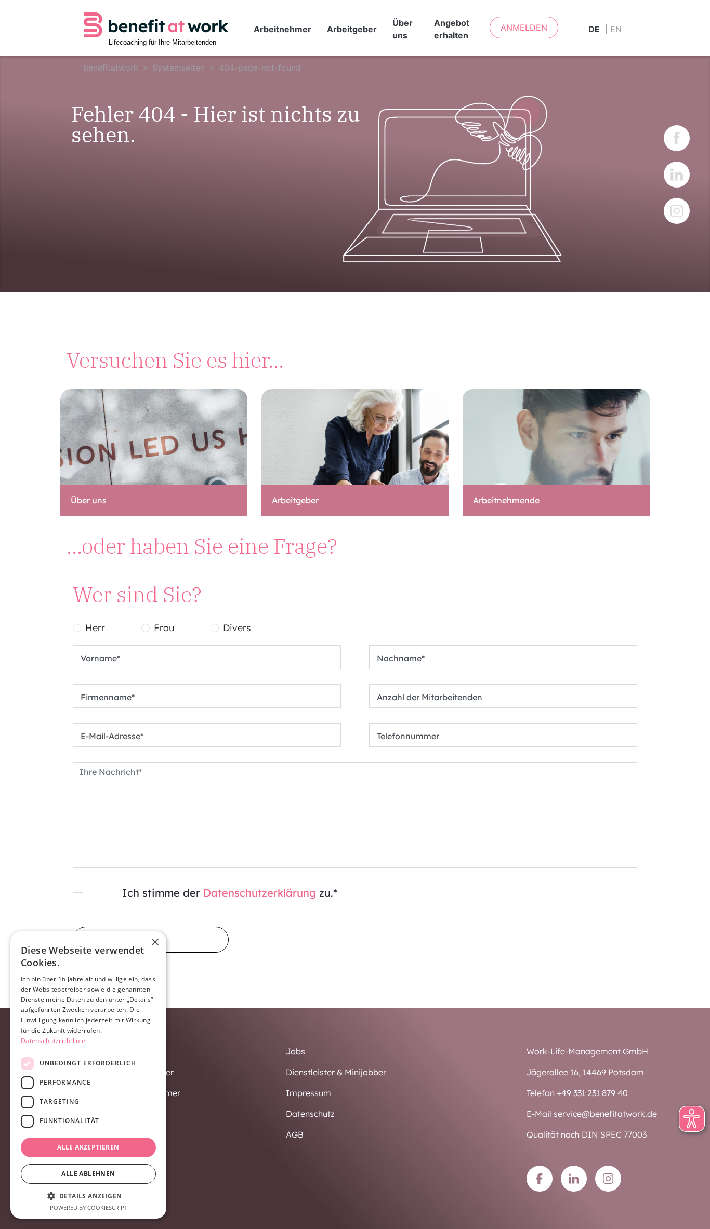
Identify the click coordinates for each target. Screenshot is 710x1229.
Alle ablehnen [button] (88, 1173)
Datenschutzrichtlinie (53, 1040)
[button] (88, 1196)
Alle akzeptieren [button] (88, 1147)
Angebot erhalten (451, 29)
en (616, 29)
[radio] (77, 628)
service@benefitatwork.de (605, 1113)
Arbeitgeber (352, 29)
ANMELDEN (524, 27)
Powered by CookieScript (88, 1207)
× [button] (155, 942)
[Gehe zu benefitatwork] (156, 28)
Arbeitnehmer (282, 29)
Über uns (402, 29)
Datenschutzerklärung (259, 892)
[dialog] (88, 1075)
